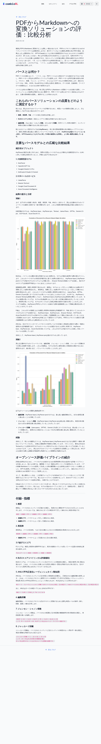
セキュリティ (53, 4)
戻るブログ (22, 17)
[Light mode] (97, 4)
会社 (63, 4)
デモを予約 (72, 4)
